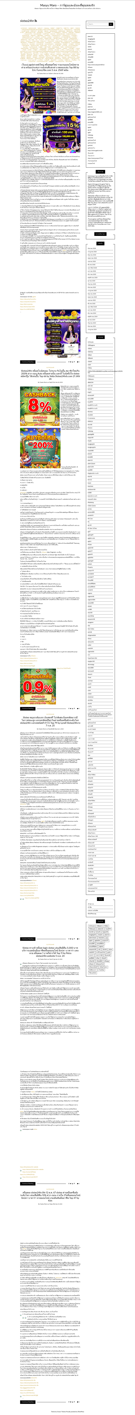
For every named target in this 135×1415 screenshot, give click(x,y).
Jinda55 (100, 935)
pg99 (89, 132)
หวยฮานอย (91, 852)
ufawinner (42, 50)
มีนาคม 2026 (91, 264)
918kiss (77, 28)
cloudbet (48, 32)
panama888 (73, 38)
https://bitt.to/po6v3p (26, 304)
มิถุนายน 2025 (92, 294)
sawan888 (58, 44)
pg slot (41, 40)
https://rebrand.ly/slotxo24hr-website (32, 1169)
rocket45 (25, 44)
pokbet (76, 41)
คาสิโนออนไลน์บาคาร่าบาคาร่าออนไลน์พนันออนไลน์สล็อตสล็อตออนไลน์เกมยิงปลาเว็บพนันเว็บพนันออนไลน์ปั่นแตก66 (100, 715)
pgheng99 (64, 40)
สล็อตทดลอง (91, 70)
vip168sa (50, 50)
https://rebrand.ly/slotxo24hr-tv (29, 885)
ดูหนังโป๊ (90, 72)
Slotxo (33, 1092)
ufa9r (29, 50)
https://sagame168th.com (95, 112)
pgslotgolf (68, 41)
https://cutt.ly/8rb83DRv (27, 895)
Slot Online (57, 45)
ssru (62, 47)
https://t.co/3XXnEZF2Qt (27, 1174)
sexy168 (77, 44)
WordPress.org (92, 913)
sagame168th (49, 44)
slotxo (22, 1111)
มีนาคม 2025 (91, 303)
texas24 (58, 48)
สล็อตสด (64, 57)
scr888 (71, 44)
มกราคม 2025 (92, 310)
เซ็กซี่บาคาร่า (93, 970)
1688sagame (32, 28)
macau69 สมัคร (38, 38)
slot (99, 949)
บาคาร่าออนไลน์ (74, 52)
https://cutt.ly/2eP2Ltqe (29, 1172)
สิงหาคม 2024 (92, 326)
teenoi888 (43, 48)
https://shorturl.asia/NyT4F (30, 1177)
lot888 (74, 37)
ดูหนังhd (90, 145)
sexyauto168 (35, 45)
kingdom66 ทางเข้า (93, 473)
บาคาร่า (59, 52)
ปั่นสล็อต (90, 745)
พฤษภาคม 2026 (92, 258)
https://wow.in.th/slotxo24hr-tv (29, 888)
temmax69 (51, 48)
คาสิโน (62, 50)
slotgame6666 (73, 45)
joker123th (66, 35)
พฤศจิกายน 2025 (92, 277)
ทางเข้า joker (91, 95)
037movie (24, 28)
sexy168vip (25, 45)
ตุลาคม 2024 (91, 319)
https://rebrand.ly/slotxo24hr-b (28, 658)
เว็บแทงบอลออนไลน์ (42, 61)
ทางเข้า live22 (44, 52)
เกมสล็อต (40, 60)
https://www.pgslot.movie (95, 150)
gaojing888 (37, 34)
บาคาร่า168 (65, 52)
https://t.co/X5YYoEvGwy (27, 1393)
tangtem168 (91, 661)
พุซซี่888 (46, 54)
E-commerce (57, 32)
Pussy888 (57, 42)
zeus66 (57, 50)
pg (107, 937)
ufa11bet (71, 48)
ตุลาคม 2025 (91, 281)
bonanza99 (53, 31)
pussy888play (65, 42)
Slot (49, 45)
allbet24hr (25, 31)
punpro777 (31, 42)
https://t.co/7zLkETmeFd (64, 668)
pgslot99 (51, 41)
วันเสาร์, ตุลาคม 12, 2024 (55, 959)
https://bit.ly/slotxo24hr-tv (27, 883)
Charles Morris (43, 73)
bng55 (46, 31)
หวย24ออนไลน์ (75, 58)
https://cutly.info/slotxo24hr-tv (28, 890)
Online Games (57, 38)
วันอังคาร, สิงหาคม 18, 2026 (56, 73)
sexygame (43, 45)
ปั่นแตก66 (29, 54)
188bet (53, 28)
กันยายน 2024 (92, 323)
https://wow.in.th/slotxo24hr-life (29, 1385)
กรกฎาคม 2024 (92, 329)
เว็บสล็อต (74, 60)
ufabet (35, 50)
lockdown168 (65, 37)
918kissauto (68, 29)
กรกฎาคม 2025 (92, 290)
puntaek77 (48, 42)
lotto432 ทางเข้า (92, 496)
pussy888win (76, 42)
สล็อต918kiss (74, 55)
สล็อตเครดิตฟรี (92, 830)
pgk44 (89, 541)
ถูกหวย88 (35, 52)
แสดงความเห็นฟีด (93, 910)
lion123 (43, 37)
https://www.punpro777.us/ (95, 158)
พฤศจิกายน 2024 (92, 316)
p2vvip (66, 38)
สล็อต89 (61, 55)
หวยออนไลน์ (91, 163)
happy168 (46, 34)
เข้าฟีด (90, 907)
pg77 (57, 40)
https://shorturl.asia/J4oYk (27, 306)
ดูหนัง (89, 719)
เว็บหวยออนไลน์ (92, 161)
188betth (59, 28)
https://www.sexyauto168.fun (96, 64)
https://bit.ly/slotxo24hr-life (27, 1380)
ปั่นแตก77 (36, 54)
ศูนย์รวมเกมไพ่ (67, 54)
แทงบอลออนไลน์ (59, 61)
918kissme (77, 29)
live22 (49, 37)
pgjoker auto (73, 40)
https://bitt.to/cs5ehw (26, 663)
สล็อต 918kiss (91, 774)
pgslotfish (59, 41)
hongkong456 (71, 34)
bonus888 (62, 31)
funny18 (98, 932)
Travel (65, 48)
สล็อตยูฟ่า (57, 57)
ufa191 (78, 48)
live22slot (56, 37)
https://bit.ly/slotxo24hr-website (29, 1167)
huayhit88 (90, 450)
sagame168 (39, 44)
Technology (34, 48)
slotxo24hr (33, 47)
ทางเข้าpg (52, 52)
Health (52, 34)
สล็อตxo (35, 57)
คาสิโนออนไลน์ (70, 50)
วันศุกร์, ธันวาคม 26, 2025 (56, 382)
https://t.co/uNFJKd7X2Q (27, 309)
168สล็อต (46, 28)
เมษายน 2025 (92, 300)
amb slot (33, 31)
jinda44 (90, 49)
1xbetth (66, 28)
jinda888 (40, 35)
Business (40, 32)
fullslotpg (28, 34)
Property (90, 567)
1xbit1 (72, 28)
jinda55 (33, 35)
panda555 (90, 515)
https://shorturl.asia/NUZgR (30, 1395)
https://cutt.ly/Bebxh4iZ (26, 1390)
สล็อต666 (41, 55)
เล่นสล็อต (60, 60)
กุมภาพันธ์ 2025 (92, 307)
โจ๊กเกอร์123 (69, 61)
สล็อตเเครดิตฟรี (49, 58)
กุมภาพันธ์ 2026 (92, 268)
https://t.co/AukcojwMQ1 (32, 898)
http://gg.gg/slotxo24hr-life (27, 1388)
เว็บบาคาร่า (91, 155)
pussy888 (90, 62)
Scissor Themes (61, 1411)
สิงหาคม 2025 (92, 287)
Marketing (48, 38)
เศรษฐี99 (51, 61)
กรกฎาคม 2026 (92, 251)
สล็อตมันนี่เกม (49, 57)
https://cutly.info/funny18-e (28, 301)
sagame (32, 44)
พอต (41, 54)
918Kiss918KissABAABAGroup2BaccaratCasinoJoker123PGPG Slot (42, 29)
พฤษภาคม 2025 (92, 297)
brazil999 (70, 31)
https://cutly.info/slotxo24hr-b (28, 661)
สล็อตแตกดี (58, 58)
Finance (77, 32)
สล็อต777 (47, 55)
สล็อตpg (29, 57)
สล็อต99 (90, 804)
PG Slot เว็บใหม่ (50, 40)
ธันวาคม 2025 (92, 274)
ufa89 (24, 50)
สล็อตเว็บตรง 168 (39, 58)
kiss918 (37, 37)
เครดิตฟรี (46, 60)
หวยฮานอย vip (32, 60)
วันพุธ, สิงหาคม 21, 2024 (56, 1204)
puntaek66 (40, 42)
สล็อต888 (54, 55)
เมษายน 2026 (92, 261)
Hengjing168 (91, 39)
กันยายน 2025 (92, 284)
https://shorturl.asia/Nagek (27, 666)
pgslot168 (35, 41)
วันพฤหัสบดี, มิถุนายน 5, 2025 (56, 729)
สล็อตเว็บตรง (30, 58)
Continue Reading (28, 362)
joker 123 (90, 114)
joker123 (47, 35)
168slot (40, 28)
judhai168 (90, 54)
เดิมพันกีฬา (54, 60)
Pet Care (31, 40)
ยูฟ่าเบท (53, 54)
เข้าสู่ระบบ (91, 904)
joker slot (90, 98)
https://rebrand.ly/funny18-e (28, 299)
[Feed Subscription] (36, 21)
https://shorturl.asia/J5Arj (27, 893)
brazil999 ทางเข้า (31, 32)
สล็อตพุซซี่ (41, 57)
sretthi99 (47, 47)
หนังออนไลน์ (65, 58)
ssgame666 (55, 47)
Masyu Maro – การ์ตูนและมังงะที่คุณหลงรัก (67, 5)
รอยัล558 (58, 54)
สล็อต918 (67, 55)
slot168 (64, 45)
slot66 (89, 46)
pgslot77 (43, 41)
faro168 (71, 32)
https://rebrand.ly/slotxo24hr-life (29, 1383)
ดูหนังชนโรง (91, 148)
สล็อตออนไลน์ (71, 57)
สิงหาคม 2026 (92, 248)
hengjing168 (61, 34)
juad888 (74, 35)
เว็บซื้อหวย (67, 60)
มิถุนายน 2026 (92, 255)
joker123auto (56, 35)
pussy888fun (100, 943)
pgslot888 (90, 82)
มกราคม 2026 (92, 271)
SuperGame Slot (70, 47)
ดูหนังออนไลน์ (28, 52)
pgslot (22, 150)
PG (36, 40)
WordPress (81, 1411)
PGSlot (28, 41)
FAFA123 (64, 32)
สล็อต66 (35, 55)
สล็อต (73, 54)
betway (40, 31)
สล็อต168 (29, 55)
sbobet (65, 44)
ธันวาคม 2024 (92, 313)
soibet (41, 47)
